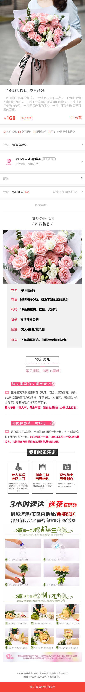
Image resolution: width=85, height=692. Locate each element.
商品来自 (28, 159)
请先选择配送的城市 (42, 687)
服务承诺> (49, 159)
